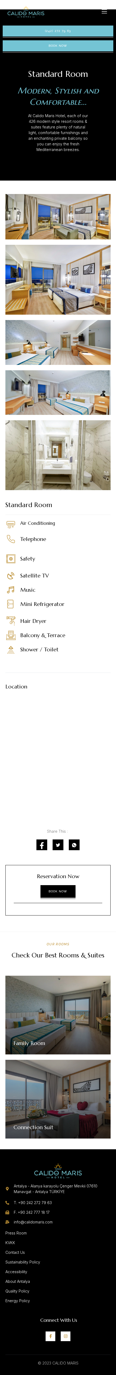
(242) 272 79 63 (58, 31)
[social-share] (41, 844)
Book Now (58, 46)
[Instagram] (65, 1336)
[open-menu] (104, 11)
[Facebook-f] (50, 1336)
